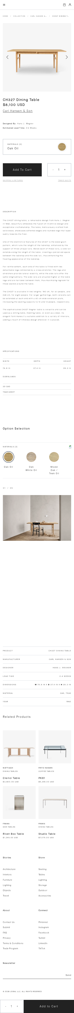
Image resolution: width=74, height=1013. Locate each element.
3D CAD (6, 386)
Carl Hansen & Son (39, 16)
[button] (7, 57)
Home (5, 16)
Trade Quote (64, 180)
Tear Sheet (9, 392)
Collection (19, 16)
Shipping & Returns (13, 180)
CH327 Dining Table (60, 16)
